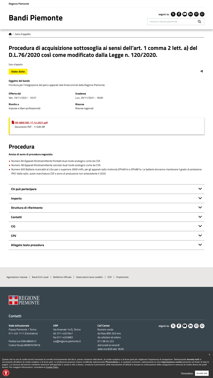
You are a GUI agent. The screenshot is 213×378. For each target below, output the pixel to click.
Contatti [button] (16, 217)
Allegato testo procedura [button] (27, 245)
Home (10, 34)
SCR (110, 277)
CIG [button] (13, 226)
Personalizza (187, 373)
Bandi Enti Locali (40, 277)
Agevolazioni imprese (17, 277)
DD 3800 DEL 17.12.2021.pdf (31, 123)
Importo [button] (16, 198)
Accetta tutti (201, 373)
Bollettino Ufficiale (62, 277)
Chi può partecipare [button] (24, 189)
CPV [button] (13, 235)
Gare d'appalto (23, 34)
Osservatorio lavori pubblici (89, 277)
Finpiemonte (122, 277)
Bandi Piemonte (36, 17)
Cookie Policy (52, 367)
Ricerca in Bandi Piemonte (163, 21)
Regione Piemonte (19, 4)
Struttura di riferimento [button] (27, 207)
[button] (6, 373)
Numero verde (105, 329)
